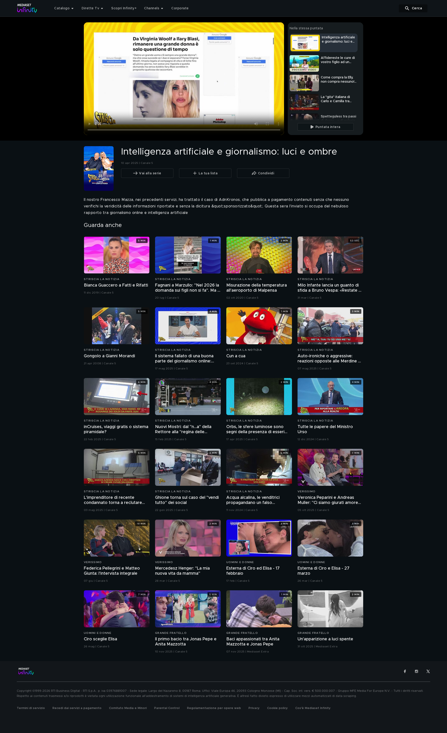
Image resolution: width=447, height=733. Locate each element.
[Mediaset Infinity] (27, 8)
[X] (428, 671)
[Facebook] (405, 671)
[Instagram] (416, 671)
